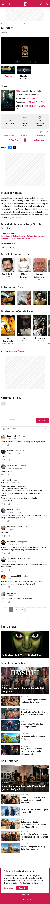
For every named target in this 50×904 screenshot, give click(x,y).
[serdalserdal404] (3, 577)
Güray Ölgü (40, 102)
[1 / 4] (8, 298)
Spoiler (12, 419)
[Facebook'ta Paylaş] (10, 147)
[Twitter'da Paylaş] (14, 147)
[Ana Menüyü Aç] (3, 3)
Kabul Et (22, 888)
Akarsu (10, 593)
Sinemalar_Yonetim (16, 351)
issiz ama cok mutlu (15, 527)
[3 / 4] (40, 298)
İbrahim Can (5, 239)
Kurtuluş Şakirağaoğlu (35, 236)
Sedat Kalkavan (18, 239)
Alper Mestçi (31, 98)
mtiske (10, 480)
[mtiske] (3, 481)
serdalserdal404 (14, 576)
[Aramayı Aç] (9, 3)
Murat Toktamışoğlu (32, 106)
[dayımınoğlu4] (3, 452)
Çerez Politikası (20, 883)
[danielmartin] (3, 437)
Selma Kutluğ (30, 239)
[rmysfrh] (3, 510)
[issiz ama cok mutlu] (3, 528)
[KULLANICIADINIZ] (3, 559)
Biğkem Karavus (19, 236)
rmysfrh (10, 510)
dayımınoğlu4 (12, 451)
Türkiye (40, 91)
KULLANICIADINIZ (15, 559)
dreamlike (11, 541)
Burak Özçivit (6, 236)
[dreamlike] (3, 542)
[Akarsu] (3, 594)
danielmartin (12, 436)
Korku (4, 86)
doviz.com (25, 894)
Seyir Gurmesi (13, 465)
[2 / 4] (24, 298)
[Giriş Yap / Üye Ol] (41, 3)
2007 (18, 91)
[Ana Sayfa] (25, 3)
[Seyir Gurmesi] (3, 466)
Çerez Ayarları (9, 888)
